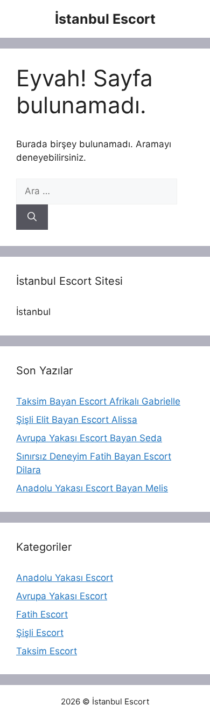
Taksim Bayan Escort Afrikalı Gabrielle (98, 401)
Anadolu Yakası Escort (64, 577)
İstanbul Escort (105, 19)
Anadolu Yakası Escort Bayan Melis (92, 488)
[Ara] (32, 217)
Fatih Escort (42, 614)
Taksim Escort (46, 651)
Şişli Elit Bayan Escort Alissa (76, 419)
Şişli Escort (40, 632)
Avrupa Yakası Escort (61, 596)
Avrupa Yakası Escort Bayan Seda (89, 438)
